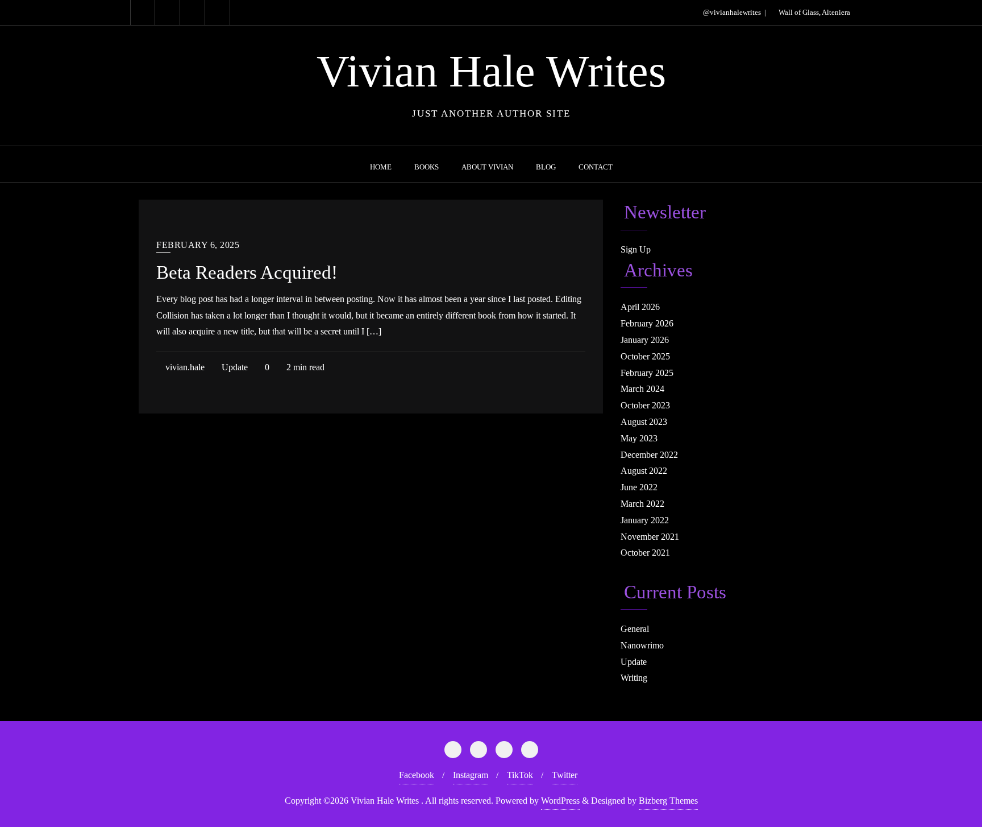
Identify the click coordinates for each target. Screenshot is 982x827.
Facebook (416, 775)
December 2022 (649, 455)
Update (233, 367)
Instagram (470, 775)
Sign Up (636, 249)
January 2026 (645, 340)
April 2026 (640, 307)
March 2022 (642, 503)
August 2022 (644, 470)
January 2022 (645, 520)
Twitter (564, 775)
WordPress (560, 800)
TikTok (520, 775)
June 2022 (639, 487)
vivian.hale (184, 367)
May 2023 (639, 438)
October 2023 (645, 405)
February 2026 (647, 323)
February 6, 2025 (197, 245)
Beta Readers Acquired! (247, 272)
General (635, 629)
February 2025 (647, 373)
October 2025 (645, 356)
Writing (634, 678)
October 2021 (645, 552)
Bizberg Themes (668, 800)
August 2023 (644, 422)
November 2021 (650, 536)
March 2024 (642, 389)
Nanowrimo (642, 645)
